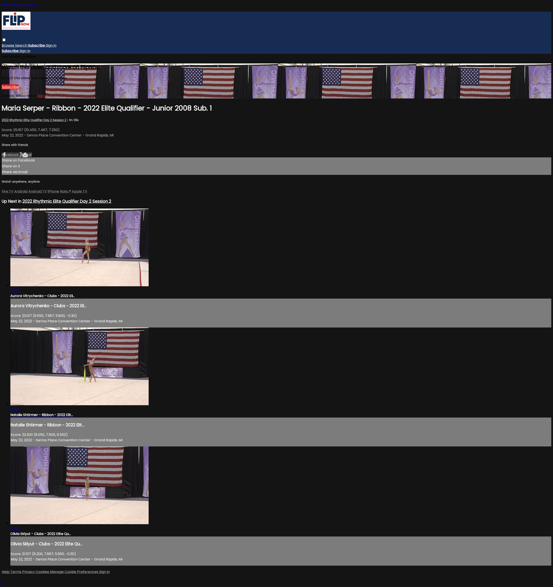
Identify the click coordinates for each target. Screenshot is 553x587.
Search (21, 45)
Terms (16, 571)
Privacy (29, 571)
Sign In (24, 50)
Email (27, 154)
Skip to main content (19, 4)
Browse (8, 45)
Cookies (43, 571)
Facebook (11, 154)
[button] (4, 39)
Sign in (51, 45)
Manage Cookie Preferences (74, 571)
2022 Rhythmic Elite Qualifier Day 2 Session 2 (34, 120)
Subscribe (10, 86)
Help (6, 571)
